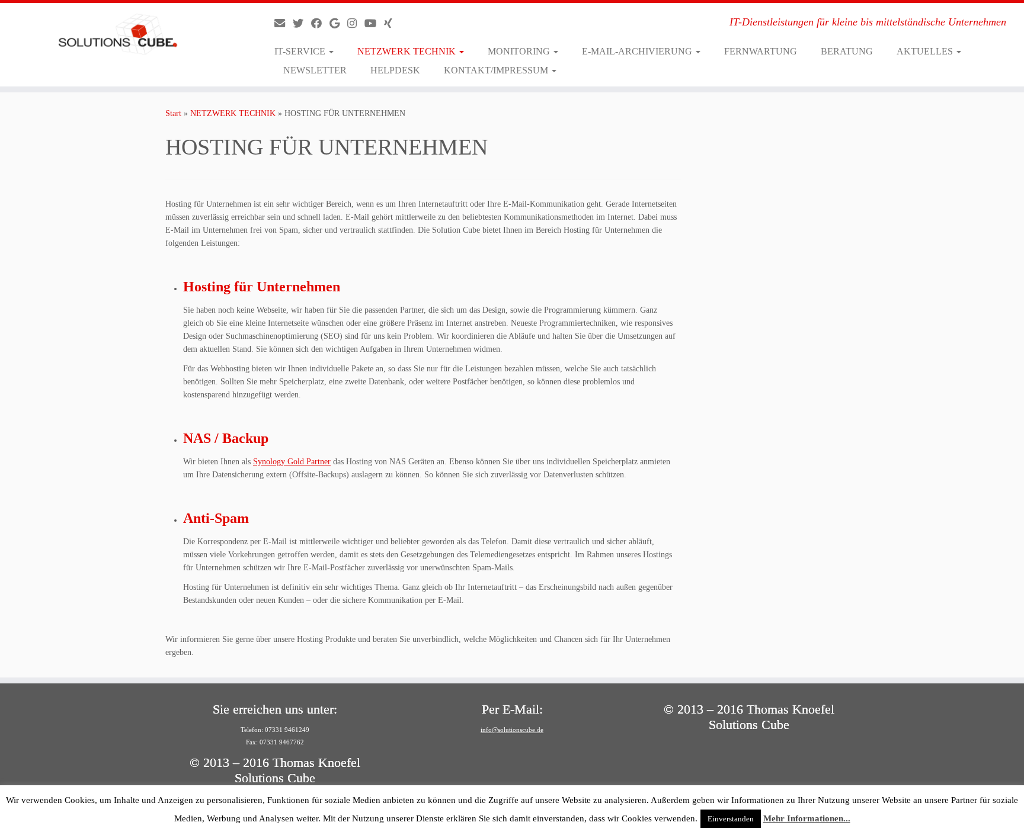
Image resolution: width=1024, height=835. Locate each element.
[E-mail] (283, 24)
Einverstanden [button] (731, 818)
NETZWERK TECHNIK (407, 51)
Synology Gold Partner (292, 461)
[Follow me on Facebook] (320, 24)
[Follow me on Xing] (392, 24)
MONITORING (520, 51)
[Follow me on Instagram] (355, 24)
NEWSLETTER (315, 70)
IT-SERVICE (301, 51)
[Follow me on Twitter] (302, 24)
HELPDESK (395, 70)
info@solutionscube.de (512, 729)
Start (173, 113)
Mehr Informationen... (806, 818)
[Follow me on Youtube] (374, 24)
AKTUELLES (926, 51)
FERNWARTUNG (760, 51)
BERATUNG (847, 51)
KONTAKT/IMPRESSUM (497, 70)
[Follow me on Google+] (338, 24)
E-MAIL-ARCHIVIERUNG (638, 51)
